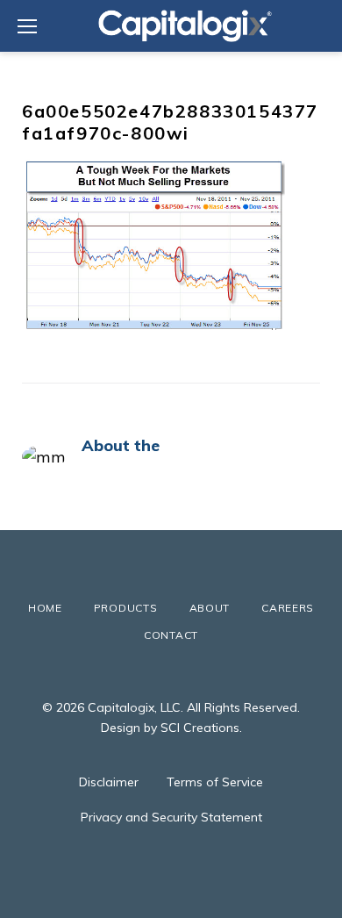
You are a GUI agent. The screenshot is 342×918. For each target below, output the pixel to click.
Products (126, 607)
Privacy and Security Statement (171, 817)
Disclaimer (109, 782)
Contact (171, 635)
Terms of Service (215, 782)
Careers (287, 607)
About (210, 607)
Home (45, 607)
